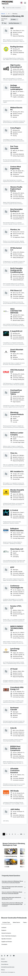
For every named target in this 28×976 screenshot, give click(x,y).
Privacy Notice (4, 961)
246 (21, 834)
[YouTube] (13, 955)
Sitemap (3, 969)
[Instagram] (10, 955)
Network (5, 3)
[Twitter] (7, 955)
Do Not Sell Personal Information (7, 967)
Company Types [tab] (6, 922)
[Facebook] (4, 956)
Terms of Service (4, 964)
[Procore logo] (7, 2)
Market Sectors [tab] (16, 922)
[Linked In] (1, 955)
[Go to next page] (24, 834)
